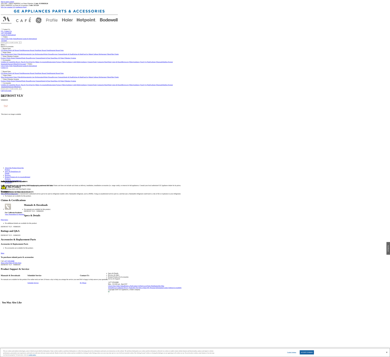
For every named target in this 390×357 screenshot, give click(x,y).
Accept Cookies (307, 352)
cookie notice (32, 355)
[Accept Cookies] (387, 352)
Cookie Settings (291, 352)
